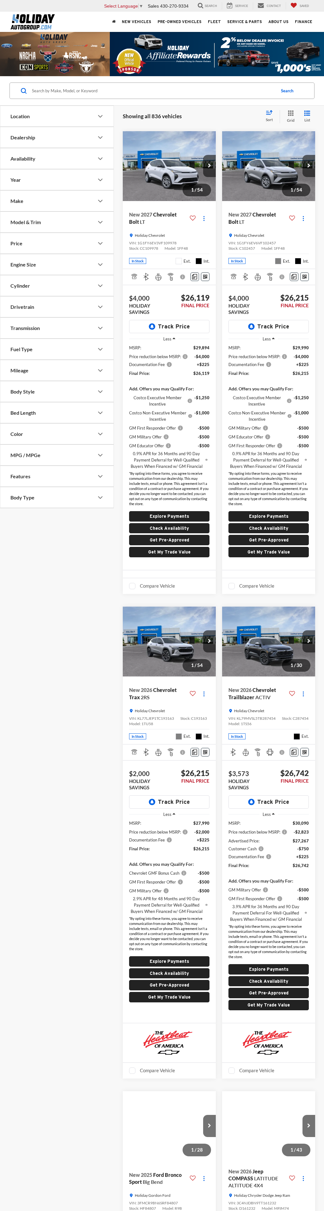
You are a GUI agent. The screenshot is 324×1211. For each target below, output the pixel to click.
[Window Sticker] (205, 276)
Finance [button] (303, 22)
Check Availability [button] (169, 528)
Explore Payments (169, 516)
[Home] (114, 22)
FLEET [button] (214, 22)
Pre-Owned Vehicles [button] (180, 22)
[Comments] (194, 276)
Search (287, 90)
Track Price (174, 326)
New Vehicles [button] (136, 22)
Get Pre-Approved (169, 539)
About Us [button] (278, 22)
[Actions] (203, 218)
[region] (169, 407)
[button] (209, 166)
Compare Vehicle (157, 586)
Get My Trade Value (169, 551)
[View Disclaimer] (183, 277)
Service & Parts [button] (244, 22)
